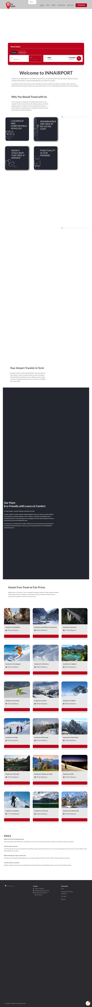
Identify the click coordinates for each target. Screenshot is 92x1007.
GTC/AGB (63, 896)
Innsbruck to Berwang (41, 737)
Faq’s (62, 888)
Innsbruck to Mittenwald (71, 811)
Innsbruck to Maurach (41, 811)
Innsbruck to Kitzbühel (12, 627)
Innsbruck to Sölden (69, 700)
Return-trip (22, 52)
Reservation (16, 47)
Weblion (14, 1003)
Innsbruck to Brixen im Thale (43, 774)
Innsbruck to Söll (68, 774)
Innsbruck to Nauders (12, 811)
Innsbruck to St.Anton (12, 700)
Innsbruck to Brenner (69, 627)
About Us (63, 899)
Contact (35, 886)
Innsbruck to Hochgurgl (12, 664)
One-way (14, 52)
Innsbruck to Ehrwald (12, 774)
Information (64, 886)
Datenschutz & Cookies (67, 891)
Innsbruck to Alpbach (69, 664)
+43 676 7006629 (39, 888)
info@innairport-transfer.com (41, 890)
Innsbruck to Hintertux (41, 664)
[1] (88, 1003)
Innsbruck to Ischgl (11, 737)
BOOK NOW (81, 5)
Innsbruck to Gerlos (40, 700)
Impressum (64, 893)
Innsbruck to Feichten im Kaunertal (45, 627)
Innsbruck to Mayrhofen (70, 737)
